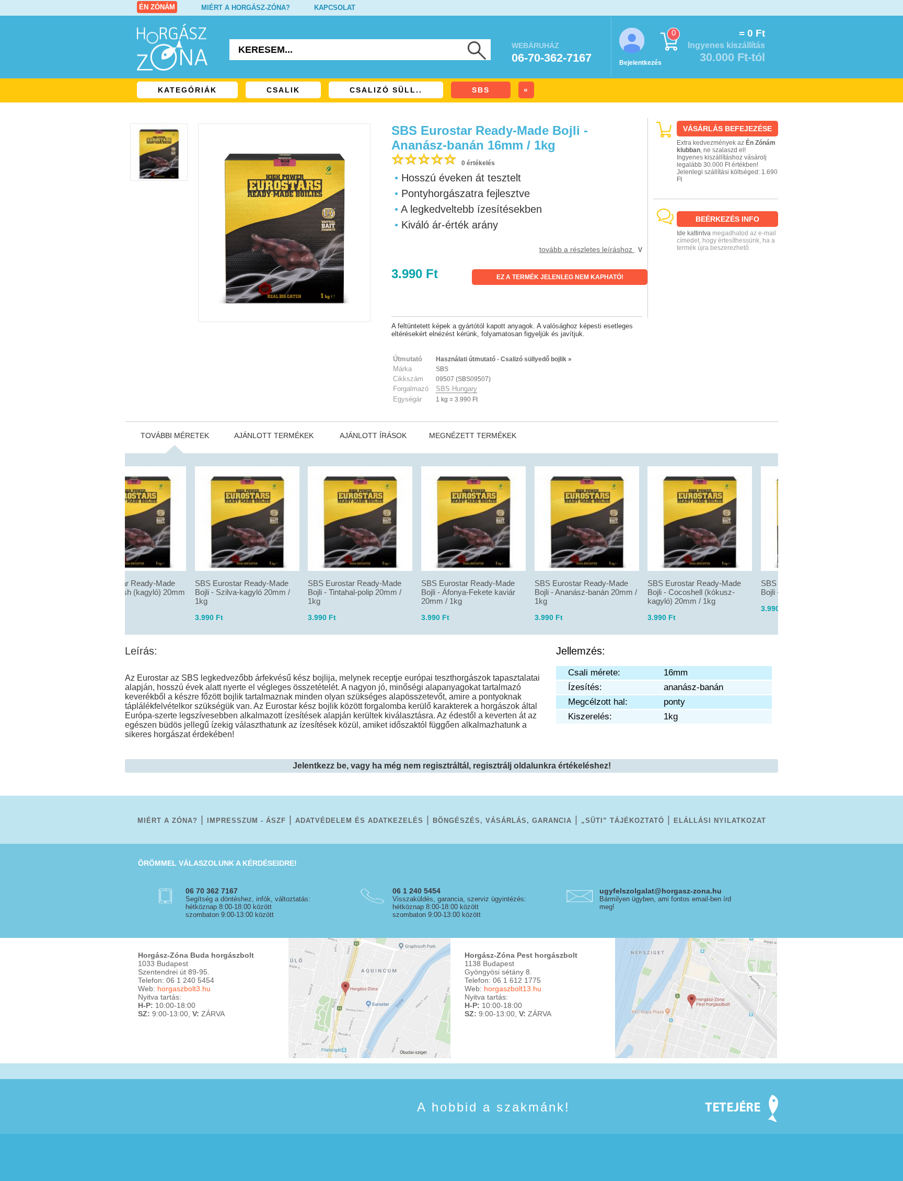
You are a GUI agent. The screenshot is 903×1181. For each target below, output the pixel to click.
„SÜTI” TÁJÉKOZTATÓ (622, 820)
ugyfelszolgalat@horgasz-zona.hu (660, 891)
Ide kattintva (694, 233)
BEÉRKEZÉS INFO (727, 219)
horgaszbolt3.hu (184, 988)
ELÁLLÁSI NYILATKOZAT (720, 820)
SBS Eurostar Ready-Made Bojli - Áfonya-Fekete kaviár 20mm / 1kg (468, 592)
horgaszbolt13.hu (512, 988)
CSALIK (283, 90)
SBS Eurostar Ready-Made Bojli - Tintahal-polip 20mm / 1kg (354, 592)
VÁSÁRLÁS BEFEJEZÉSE (727, 128)
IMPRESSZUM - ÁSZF (246, 820)
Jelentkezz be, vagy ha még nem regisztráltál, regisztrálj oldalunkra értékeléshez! (452, 765)
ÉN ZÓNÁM (157, 7)
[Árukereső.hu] (716, 309)
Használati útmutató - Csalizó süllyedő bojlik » (504, 359)
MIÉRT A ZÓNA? (167, 820)
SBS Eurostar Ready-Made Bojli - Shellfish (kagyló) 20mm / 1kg (133, 592)
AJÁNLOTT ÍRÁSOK (373, 435)
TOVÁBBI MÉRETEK (175, 435)
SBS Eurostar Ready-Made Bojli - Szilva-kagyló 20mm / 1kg (242, 592)
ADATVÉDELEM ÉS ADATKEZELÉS (359, 820)
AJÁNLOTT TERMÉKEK (274, 435)
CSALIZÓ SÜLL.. (386, 90)
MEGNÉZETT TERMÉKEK (472, 435)
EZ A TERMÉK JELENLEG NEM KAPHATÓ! (559, 277)
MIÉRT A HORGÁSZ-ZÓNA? (245, 8)
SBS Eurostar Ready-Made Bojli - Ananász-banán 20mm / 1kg (586, 592)
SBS (481, 90)
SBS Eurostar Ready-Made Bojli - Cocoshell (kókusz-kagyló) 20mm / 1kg (694, 592)
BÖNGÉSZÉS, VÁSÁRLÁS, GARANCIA (502, 820)
